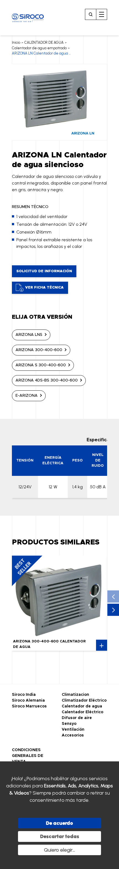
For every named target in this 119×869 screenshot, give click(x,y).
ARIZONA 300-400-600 (38, 350)
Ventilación (73, 729)
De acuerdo (59, 823)
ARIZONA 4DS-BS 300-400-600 (46, 380)
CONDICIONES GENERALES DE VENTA (27, 756)
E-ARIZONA (26, 396)
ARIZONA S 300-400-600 (40, 365)
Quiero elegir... (59, 850)
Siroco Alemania (28, 700)
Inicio (16, 42)
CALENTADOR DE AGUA (44, 42)
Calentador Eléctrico (82, 712)
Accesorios (73, 735)
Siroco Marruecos (29, 706)
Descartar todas (59, 836)
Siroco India (24, 695)
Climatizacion (75, 695)
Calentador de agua (82, 706)
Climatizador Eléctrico (84, 700)
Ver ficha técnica (44, 287)
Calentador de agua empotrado (39, 48)
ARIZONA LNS (28, 335)
